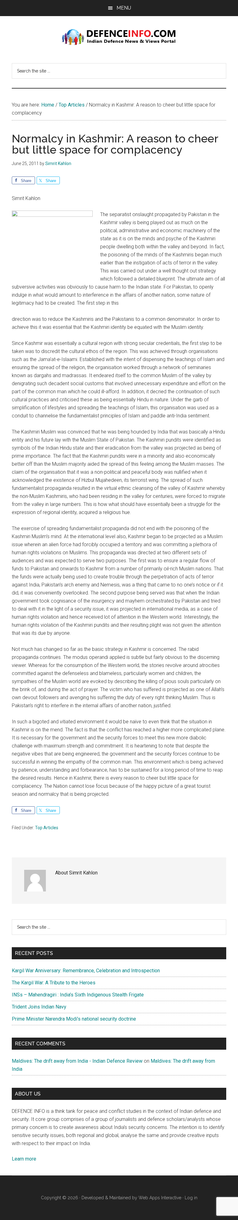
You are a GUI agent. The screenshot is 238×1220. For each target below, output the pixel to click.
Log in (191, 1197)
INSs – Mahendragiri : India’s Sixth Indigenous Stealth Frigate (78, 995)
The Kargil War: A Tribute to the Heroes (53, 983)
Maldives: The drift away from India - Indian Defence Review (77, 1061)
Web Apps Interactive (160, 1197)
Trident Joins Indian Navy (39, 1007)
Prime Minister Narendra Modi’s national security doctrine (74, 1019)
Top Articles (46, 827)
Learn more (24, 1159)
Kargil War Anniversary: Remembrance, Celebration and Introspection (86, 971)
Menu (124, 8)
